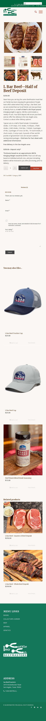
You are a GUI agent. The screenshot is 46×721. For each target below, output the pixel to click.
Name (7, 200)
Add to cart (24, 168)
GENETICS (7, 630)
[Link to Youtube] (41, 707)
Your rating (9, 229)
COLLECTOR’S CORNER (11, 619)
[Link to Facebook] (31, 707)
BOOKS (6, 615)
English (32, 3)
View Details (31, 343)
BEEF (20, 175)
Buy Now (36, 168)
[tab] (22, 186)
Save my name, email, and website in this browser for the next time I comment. (25, 224)
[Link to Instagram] (34, 707)
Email (7, 211)
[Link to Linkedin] (37, 707)
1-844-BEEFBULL (22, 4)
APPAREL (6, 627)
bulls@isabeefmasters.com (24, 5)
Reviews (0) (22, 187)
